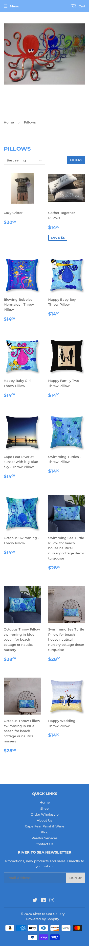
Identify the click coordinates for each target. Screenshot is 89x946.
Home (9, 122)
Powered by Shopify (42, 919)
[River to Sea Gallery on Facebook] (43, 901)
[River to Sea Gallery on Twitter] (34, 901)
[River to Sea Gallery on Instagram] (51, 901)
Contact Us (44, 844)
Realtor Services (45, 838)
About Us (44, 820)
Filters (76, 160)
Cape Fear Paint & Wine (44, 826)
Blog (44, 832)
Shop (44, 808)
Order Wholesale (45, 814)
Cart (81, 6)
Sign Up (75, 878)
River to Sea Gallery (49, 914)
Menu (14, 6)
